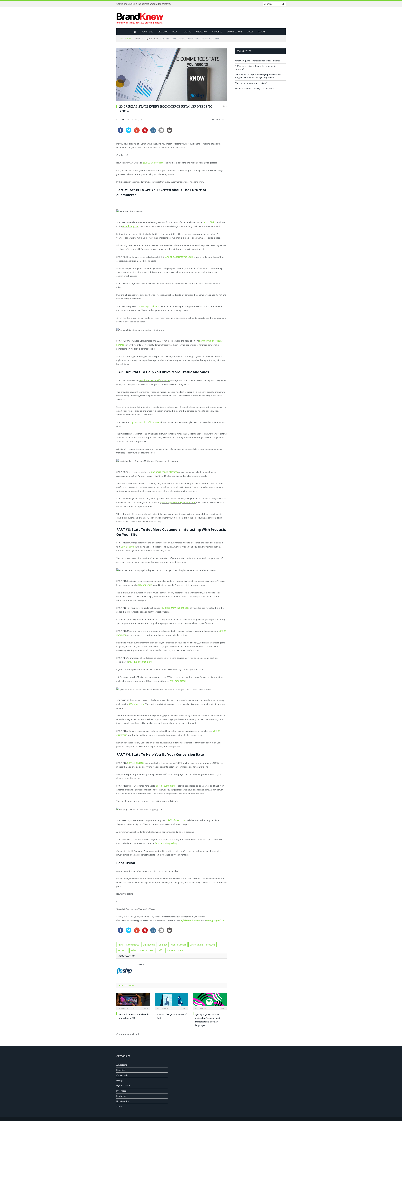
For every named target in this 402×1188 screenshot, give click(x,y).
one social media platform (163, 469)
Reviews (261, 31)
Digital (187, 31)
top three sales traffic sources (153, 378)
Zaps (166, 942)
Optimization (191, 937)
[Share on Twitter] (128, 132)
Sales (120, 942)
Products (204, 937)
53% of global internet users (178, 255)
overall (140, 419)
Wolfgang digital (177, 675)
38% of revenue (136, 698)
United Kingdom (127, 225)
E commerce (132, 937)
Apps (120, 937)
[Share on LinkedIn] (153, 132)
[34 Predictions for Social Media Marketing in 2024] (133, 993)
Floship (122, 120)
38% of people (144, 581)
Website (156, 942)
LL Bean (160, 937)
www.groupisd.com (213, 913)
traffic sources (150, 419)
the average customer (147, 305)
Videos (250, 31)
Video (119, 1098)
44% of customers (176, 813)
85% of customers (164, 779)
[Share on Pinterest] (145, 132)
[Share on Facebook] (120, 132)
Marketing (217, 31)
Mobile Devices (174, 937)
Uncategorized (123, 1093)
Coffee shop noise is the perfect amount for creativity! (143, 4)
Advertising (147, 31)
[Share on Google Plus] (137, 132)
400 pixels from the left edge (173, 604)
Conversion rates (135, 756)
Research (216, 937)
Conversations (234, 31)
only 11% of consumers (139, 657)
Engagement (147, 937)
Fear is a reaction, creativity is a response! (254, 88)
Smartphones (133, 942)
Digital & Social (219, 120)
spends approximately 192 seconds (177, 499)
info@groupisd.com (189, 913)
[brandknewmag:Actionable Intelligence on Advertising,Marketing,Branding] (139, 18)
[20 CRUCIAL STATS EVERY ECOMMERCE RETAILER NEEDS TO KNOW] (171, 75)
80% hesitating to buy (165, 836)
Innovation (201, 31)
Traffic (146, 942)
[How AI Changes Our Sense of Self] (171, 993)
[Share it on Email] (161, 132)
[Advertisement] (228, 18)
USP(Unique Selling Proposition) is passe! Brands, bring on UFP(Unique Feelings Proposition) (258, 76)
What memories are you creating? (251, 83)
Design (175, 31)
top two (134, 419)
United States (209, 221)
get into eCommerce (151, 162)
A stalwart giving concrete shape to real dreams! (257, 60)
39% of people (128, 543)
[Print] (169, 132)
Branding (163, 31)
